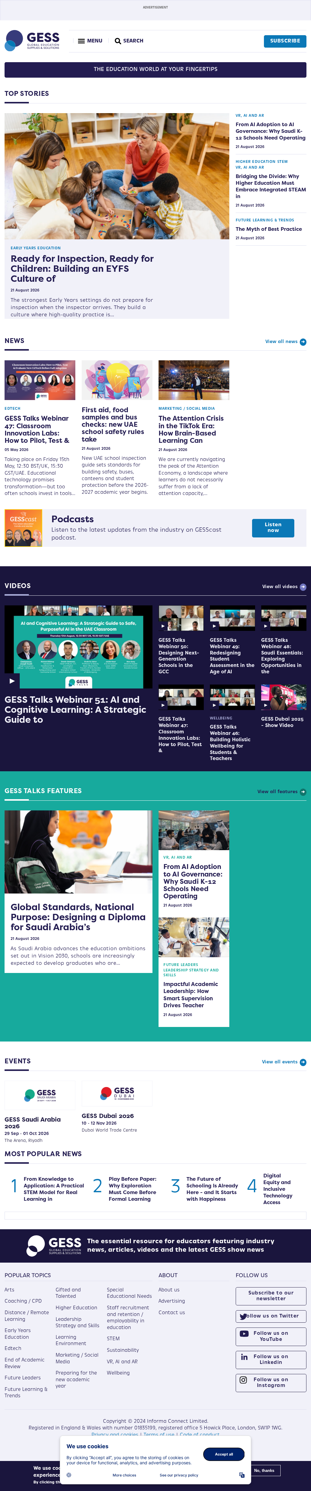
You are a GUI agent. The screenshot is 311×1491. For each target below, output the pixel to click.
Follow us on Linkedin (271, 1360)
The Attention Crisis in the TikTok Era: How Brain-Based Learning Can (191, 429)
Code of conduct (200, 1435)
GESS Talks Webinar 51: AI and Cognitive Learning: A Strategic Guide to (75, 709)
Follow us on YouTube (271, 1336)
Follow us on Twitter (271, 1316)
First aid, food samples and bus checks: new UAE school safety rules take (113, 424)
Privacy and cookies (114, 1435)
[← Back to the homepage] (32, 50)
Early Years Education (36, 248)
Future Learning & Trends (265, 220)
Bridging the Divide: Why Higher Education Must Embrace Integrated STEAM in (271, 186)
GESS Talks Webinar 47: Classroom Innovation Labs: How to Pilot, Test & (37, 429)
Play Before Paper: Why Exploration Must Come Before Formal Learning (132, 1189)
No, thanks (264, 1470)
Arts (9, 1290)
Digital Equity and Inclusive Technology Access (277, 1189)
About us (169, 1290)
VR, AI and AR (250, 116)
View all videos (280, 587)
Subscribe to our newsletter (270, 1296)
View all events (280, 1062)
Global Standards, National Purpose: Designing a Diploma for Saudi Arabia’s (78, 917)
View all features (278, 792)
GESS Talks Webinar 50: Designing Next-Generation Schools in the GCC (179, 656)
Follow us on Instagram (271, 1383)
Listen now (273, 528)
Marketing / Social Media (187, 409)
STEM (282, 162)
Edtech (12, 409)
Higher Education (256, 162)
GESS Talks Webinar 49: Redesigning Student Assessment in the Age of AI (232, 656)
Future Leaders (180, 965)
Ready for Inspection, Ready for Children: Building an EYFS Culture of (82, 268)
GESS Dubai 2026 (108, 1116)
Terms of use (159, 1435)
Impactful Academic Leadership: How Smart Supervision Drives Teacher (190, 995)
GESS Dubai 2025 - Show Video (282, 722)
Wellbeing (221, 718)
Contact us (172, 1313)
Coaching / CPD (23, 1301)
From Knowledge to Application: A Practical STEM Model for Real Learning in (54, 1189)
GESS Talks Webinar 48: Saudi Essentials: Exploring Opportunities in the (282, 656)
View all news (281, 342)
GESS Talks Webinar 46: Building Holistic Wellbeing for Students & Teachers (230, 743)
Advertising (172, 1301)
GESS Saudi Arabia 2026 (33, 1122)
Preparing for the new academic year (76, 1380)
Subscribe (285, 41)
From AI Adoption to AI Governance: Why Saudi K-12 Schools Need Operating (271, 131)
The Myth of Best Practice (269, 229)
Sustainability (123, 1350)
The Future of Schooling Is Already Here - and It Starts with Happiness (212, 1189)
